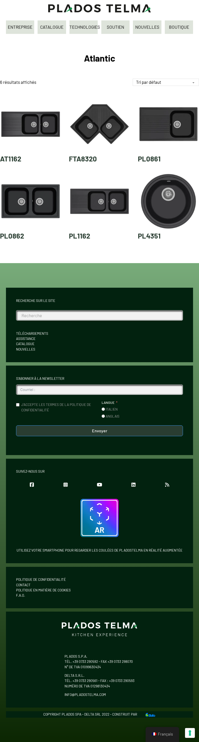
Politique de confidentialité (41, 579)
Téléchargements (32, 333)
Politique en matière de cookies (43, 590)
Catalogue (25, 344)
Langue (108, 402)
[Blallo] (150, 714)
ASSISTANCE (25, 339)
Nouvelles (25, 349)
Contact (23, 585)
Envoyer (99, 430)
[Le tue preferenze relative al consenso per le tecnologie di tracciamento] (190, 733)
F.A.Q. (20, 595)
